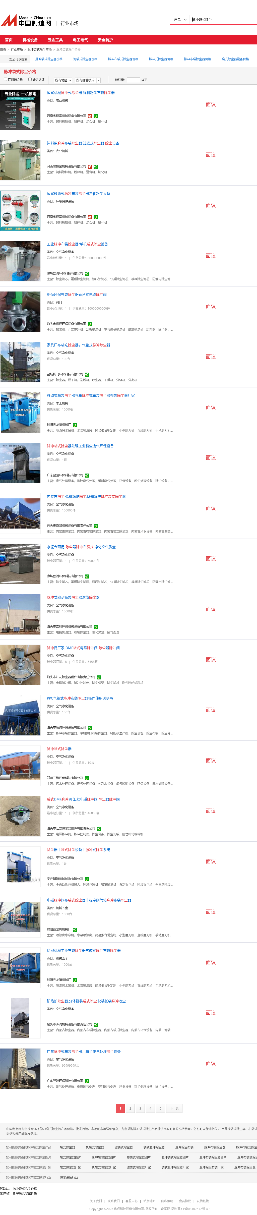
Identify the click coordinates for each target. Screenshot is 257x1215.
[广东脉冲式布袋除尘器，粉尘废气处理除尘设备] (20, 1068)
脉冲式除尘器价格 (161, 59)
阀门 (59, 302)
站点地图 (149, 1201)
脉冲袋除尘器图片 (104, 1157)
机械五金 (62, 908)
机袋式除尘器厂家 (104, 1167)
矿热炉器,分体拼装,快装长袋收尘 (86, 1001)
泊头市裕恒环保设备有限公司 (66, 324)
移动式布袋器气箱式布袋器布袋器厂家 (91, 395)
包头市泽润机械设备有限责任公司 (69, 526)
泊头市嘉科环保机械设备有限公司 (69, 626)
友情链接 (203, 1201)
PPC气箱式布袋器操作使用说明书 (80, 698)
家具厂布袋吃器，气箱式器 (78, 344)
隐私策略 (167, 1201)
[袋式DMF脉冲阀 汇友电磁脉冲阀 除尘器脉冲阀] (20, 816)
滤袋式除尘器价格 (85, 59)
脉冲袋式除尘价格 (25, 1189)
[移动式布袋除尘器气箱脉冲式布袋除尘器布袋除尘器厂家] (20, 412)
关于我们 (96, 1201)
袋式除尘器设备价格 (235, 59)
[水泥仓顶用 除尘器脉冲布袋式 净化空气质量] (20, 563)
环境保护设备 (65, 201)
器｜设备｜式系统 (78, 849)
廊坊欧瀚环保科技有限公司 (65, 273)
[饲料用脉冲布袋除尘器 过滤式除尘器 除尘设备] (20, 160)
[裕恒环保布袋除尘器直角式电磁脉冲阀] (20, 311)
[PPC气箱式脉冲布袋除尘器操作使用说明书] (20, 715)
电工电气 (80, 39)
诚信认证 (38, 80)
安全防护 (105, 39)
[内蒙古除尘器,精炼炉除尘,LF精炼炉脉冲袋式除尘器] (20, 513)
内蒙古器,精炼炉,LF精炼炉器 (86, 496)
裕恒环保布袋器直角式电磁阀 (77, 294)
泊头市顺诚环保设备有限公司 (66, 727)
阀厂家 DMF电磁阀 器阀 (83, 647)
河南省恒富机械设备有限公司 (66, 116)
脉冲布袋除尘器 (214, 1147)
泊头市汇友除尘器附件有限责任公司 (71, 677)
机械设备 (30, 39)
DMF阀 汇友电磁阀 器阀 (83, 799)
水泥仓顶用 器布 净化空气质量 (81, 546)
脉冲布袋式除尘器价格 (123, 59)
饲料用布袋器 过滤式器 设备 (83, 143)
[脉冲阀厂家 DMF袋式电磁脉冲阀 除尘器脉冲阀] (20, 664)
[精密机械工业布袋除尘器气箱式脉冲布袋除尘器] (20, 967)
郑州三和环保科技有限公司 (65, 778)
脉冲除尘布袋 (184, 1147)
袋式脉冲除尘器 (154, 1147)
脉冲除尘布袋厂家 (212, 1167)
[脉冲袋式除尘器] (20, 765)
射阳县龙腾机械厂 (59, 425)
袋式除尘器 (67, 1147)
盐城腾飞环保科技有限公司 (65, 374)
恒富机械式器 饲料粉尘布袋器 (81, 92)
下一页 (174, 1108)
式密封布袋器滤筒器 (73, 597)
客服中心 (131, 1201)
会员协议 (185, 1201)
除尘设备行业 (69, 1177)
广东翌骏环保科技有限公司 (65, 475)
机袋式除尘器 (95, 1147)
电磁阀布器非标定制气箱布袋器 (89, 900)
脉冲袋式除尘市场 (40, 49)
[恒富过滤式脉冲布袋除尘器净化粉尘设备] (20, 210)
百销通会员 (15, 80)
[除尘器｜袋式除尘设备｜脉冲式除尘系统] (20, 866)
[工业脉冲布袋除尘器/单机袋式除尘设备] (20, 261)
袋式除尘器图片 (70, 1157)
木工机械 (62, 403)
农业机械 (62, 100)
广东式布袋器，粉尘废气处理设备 (84, 1051)
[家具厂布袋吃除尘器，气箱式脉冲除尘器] (20, 362)
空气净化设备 (65, 252)
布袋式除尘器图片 (139, 1157)
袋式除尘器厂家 (70, 1167)
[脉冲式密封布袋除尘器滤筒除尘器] (20, 614)
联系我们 (114, 1201)
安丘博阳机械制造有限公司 (65, 879)
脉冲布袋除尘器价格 (197, 59)
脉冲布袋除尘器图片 (213, 1157)
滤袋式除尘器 (124, 1147)
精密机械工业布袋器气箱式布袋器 (84, 950)
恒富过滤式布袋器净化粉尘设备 (78, 193)
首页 (9, 39)
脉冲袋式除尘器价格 (48, 59)
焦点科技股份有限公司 (129, 1209)
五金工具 (55, 39)
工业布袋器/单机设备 (77, 244)
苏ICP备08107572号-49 (193, 1209)
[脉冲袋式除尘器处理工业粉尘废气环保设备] (20, 462)
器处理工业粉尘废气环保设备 (80, 445)
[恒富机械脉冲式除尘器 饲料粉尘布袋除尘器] (20, 109)
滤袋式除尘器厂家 (139, 1167)
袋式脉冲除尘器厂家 (175, 1167)
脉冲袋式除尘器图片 (175, 1157)
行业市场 (69, 23)
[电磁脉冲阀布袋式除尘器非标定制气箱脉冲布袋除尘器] (20, 917)
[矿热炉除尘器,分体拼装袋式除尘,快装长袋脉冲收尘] (20, 1018)
